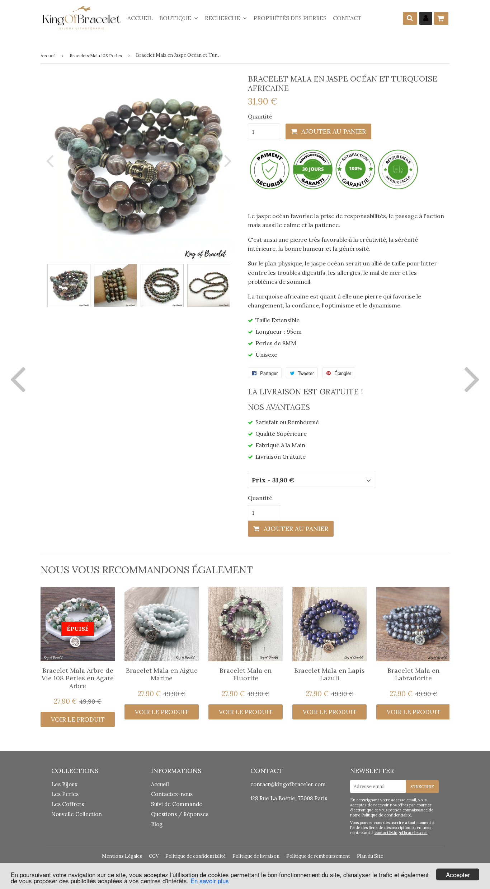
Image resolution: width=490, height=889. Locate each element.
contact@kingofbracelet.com (288, 784)
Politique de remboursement (318, 856)
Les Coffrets (67, 804)
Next (226, 160)
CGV (154, 856)
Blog (156, 824)
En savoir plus (209, 880)
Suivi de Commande (176, 804)
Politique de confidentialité (386, 815)
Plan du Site (370, 856)
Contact (347, 18)
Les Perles (65, 794)
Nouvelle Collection (76, 814)
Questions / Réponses (179, 814)
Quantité (260, 116)
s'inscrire (422, 786)
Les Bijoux (64, 784)
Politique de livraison (255, 856)
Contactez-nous (172, 794)
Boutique (176, 18)
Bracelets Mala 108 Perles (96, 55)
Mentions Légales (122, 856)
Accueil (140, 18)
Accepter (458, 874)
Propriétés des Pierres (290, 18)
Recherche (223, 18)
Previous (51, 160)
